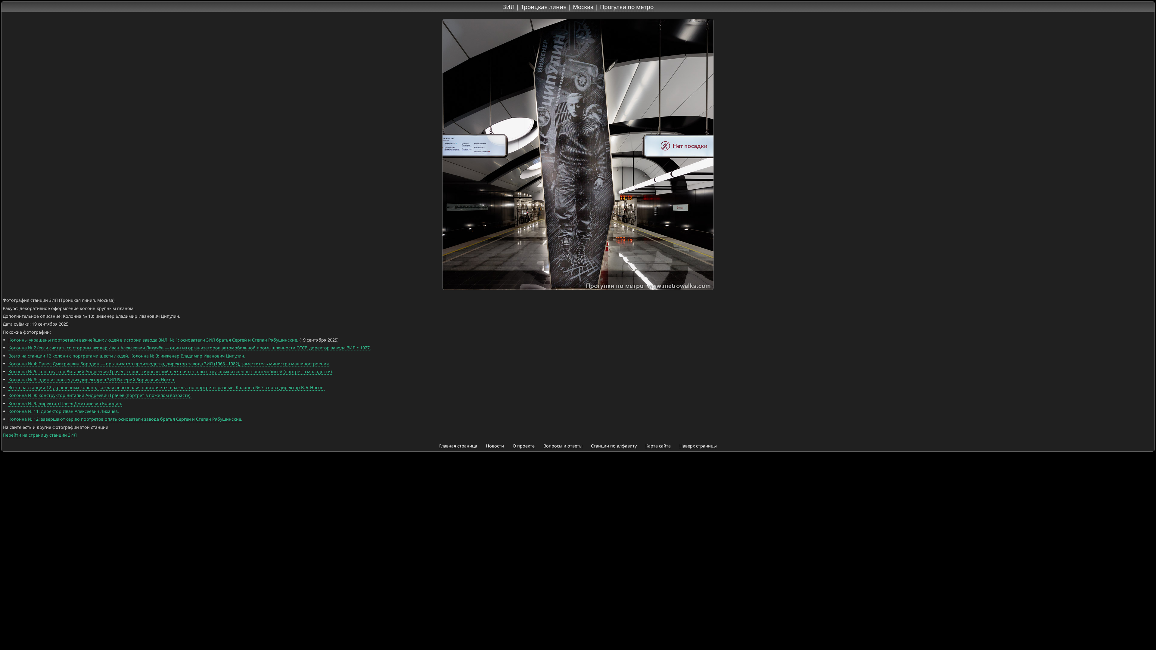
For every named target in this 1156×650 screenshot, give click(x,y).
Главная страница (458, 446)
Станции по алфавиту (614, 446)
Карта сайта (658, 446)
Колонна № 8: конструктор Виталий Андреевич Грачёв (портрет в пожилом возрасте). (99, 395)
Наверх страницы (698, 446)
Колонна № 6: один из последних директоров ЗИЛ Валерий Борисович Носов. (91, 379)
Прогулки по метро (627, 7)
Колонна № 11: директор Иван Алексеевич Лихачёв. (63, 411)
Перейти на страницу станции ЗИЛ (40, 435)
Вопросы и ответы (563, 446)
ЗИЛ (508, 7)
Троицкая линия (544, 7)
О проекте (524, 446)
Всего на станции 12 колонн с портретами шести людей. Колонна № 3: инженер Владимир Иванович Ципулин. (126, 356)
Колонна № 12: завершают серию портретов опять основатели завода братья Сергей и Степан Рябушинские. (125, 419)
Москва (583, 7)
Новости (495, 446)
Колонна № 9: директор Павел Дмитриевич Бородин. (65, 403)
